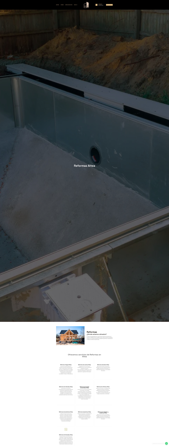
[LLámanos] (96, 5)
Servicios (75, 4)
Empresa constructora (68, 4)
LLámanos (100, 4)
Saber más (66, 375)
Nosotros (57, 4)
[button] (166, 443)
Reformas (62, 4)
